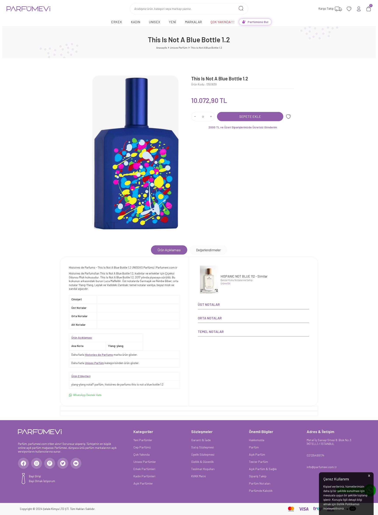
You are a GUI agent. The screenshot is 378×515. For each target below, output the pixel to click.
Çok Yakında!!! (222, 22)
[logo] (28, 8)
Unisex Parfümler (144, 462)
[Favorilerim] (349, 9)
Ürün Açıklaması (169, 250)
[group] (135, 153)
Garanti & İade (201, 440)
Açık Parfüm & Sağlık (263, 469)
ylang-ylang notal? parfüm (87, 384)
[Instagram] (36, 463)
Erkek (116, 22)
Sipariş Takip (257, 476)
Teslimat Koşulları (203, 469)
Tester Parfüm (258, 462)
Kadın (135, 22)
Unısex (154, 22)
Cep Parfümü (142, 447)
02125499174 (315, 455)
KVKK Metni (198, 476)
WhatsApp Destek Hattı (87, 395)
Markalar (193, 22)
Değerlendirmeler (208, 250)
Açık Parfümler (143, 483)
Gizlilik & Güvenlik (202, 462)
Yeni (172, 22)
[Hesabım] (359, 9)
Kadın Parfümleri (144, 476)
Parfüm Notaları (259, 483)
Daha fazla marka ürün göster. (104, 354)
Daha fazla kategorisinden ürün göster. (105, 363)
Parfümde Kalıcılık (261, 490)
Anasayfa (161, 47)
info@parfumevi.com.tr (322, 467)
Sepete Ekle (250, 116)
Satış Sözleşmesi (202, 447)
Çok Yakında (141, 454)
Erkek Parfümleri (144, 469)
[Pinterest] (49, 463)
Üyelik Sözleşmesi (202, 454)
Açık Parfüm (257, 454)
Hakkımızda (256, 440)
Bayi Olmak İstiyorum (42, 481)
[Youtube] (76, 463)
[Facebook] (23, 463)
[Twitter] (62, 463)
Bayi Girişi (35, 476)
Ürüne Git (225, 283)
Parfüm (254, 447)
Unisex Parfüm (178, 47)
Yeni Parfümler (142, 440)
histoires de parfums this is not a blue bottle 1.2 (134, 384)
